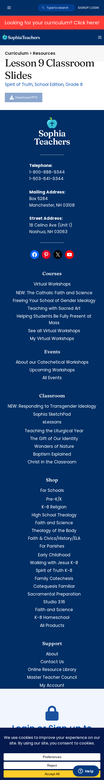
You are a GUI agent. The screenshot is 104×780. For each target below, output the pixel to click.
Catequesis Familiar (54, 586)
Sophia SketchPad (52, 414)
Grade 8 (74, 84)
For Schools (52, 490)
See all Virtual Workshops (54, 331)
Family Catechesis (54, 578)
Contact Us (52, 662)
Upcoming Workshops (52, 370)
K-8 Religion (54, 507)
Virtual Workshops (52, 284)
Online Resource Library (52, 669)
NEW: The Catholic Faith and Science (54, 293)
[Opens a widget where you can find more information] (86, 771)
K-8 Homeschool (52, 617)
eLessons (52, 422)
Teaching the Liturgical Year (54, 431)
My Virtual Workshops (52, 338)
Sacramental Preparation (54, 594)
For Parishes (52, 546)
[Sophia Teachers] (21, 37)
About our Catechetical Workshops (52, 362)
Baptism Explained (52, 454)
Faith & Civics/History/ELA (54, 538)
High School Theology (54, 515)
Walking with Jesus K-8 (54, 563)
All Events (52, 378)
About (52, 654)
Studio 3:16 (54, 602)
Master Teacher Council (52, 677)
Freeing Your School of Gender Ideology (54, 300)
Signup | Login (88, 8)
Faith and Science (54, 523)
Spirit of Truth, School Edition (34, 84)
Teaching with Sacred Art (54, 308)
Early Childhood (54, 555)
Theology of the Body (54, 530)
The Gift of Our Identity (54, 438)
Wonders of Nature (54, 446)
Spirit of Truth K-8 (54, 570)
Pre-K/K (54, 499)
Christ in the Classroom (52, 462)
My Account (52, 685)
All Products (52, 625)
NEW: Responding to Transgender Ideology (52, 406)
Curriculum (17, 53)
